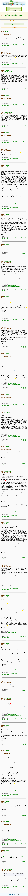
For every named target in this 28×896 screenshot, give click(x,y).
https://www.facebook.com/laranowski (13, 204)
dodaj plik (15, 14)
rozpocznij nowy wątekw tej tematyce (23, 44)
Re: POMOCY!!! (7, 51)
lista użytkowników (7, 15)
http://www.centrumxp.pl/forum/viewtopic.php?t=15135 (12, 856)
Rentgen (5, 523)
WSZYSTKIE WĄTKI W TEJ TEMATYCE (14, 24)
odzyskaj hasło (19, 15)
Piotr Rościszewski (8, 71)
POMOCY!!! (6, 31)
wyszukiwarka (3, 14)
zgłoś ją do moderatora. (5, 45)
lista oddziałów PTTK (4, 16)
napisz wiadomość (10, 14)
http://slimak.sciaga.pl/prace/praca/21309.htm (10, 453)
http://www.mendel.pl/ (12, 203)
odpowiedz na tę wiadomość (14, 44)
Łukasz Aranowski (7, 166)
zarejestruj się (13, 15)
